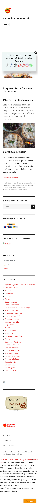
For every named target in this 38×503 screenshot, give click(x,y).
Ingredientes (10, 325)
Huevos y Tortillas (12, 322)
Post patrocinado (28, 183)
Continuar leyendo (10, 178)
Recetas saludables (12, 359)
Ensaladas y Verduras (13, 313)
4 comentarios (22, 189)
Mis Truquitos (10, 331)
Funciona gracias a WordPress (12, 454)
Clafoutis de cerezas (18, 100)
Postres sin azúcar (12, 351)
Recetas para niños (12, 356)
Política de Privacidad (25, 452)
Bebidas (8, 290)
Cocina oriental (11, 302)
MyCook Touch (17, 183)
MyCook (11, 187)
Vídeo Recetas (19, 185)
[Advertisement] (19, 50)
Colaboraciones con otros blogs (17, 308)
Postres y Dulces (8, 185)
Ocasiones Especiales (13, 336)
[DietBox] (19, 243)
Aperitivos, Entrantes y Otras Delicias (20, 285)
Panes (7, 339)
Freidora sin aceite (12, 319)
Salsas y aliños (11, 365)
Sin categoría (10, 368)
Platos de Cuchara (12, 345)
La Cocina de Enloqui (16, 18)
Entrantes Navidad (12, 316)
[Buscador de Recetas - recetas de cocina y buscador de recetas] (19, 425)
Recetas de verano (20, 187)
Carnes (7, 299)
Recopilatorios (11, 362)
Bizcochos (9, 293)
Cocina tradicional (12, 305)
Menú (6, 24)
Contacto (7, 440)
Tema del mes (8, 445)
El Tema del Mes (11, 310)
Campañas (9, 296)
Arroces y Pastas (11, 288)
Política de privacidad (23, 459)
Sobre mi (6, 435)
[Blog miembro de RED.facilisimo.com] (19, 382)
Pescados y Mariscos (13, 342)
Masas (7, 328)
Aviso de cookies (6, 459)
